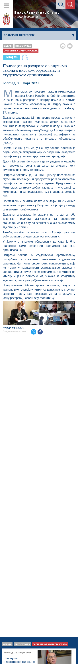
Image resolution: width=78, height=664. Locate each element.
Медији (8, 46)
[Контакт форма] (70, 5)
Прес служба (23, 46)
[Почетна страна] (6, 19)
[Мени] (6, 6)
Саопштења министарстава (21, 51)
